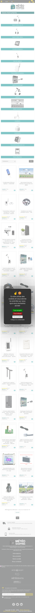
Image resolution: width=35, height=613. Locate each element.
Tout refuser (17, 313)
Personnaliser (17, 317)
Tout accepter (17, 310)
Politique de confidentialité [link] (17, 319)
